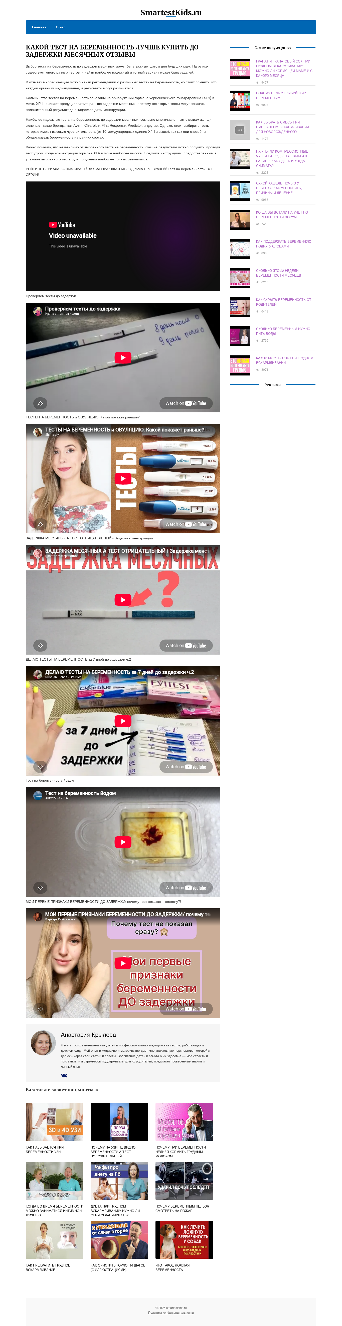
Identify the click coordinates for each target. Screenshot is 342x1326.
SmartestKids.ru (171, 12)
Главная (39, 26)
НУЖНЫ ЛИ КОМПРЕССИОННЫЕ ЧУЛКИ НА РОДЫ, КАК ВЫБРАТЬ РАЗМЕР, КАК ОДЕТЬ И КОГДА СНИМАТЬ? (282, 158)
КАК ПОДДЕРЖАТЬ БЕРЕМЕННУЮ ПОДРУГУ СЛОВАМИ (283, 243)
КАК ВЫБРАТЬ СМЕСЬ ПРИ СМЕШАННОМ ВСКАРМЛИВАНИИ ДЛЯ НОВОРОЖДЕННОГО (282, 127)
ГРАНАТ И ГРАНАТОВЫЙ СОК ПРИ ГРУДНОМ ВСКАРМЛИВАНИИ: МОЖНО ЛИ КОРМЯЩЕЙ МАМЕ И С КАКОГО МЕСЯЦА (284, 68)
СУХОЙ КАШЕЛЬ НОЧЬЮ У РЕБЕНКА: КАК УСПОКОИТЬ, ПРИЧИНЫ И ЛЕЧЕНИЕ (279, 188)
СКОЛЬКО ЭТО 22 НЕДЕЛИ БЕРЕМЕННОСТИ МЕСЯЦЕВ (278, 273)
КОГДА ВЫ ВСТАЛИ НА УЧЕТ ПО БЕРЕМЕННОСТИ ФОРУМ (282, 214)
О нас (61, 26)
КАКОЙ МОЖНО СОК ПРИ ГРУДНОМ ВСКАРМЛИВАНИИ (284, 360)
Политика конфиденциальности (171, 1312)
